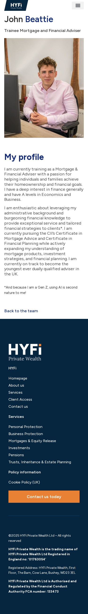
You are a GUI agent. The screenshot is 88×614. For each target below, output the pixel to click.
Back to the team (21, 311)
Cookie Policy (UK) (24, 482)
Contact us (18, 406)
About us (16, 385)
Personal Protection (25, 426)
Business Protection (25, 434)
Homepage (17, 378)
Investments (19, 448)
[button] (78, 5)
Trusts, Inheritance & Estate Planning (39, 462)
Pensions (16, 455)
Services (15, 392)
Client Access (20, 399)
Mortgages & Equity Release (32, 441)
